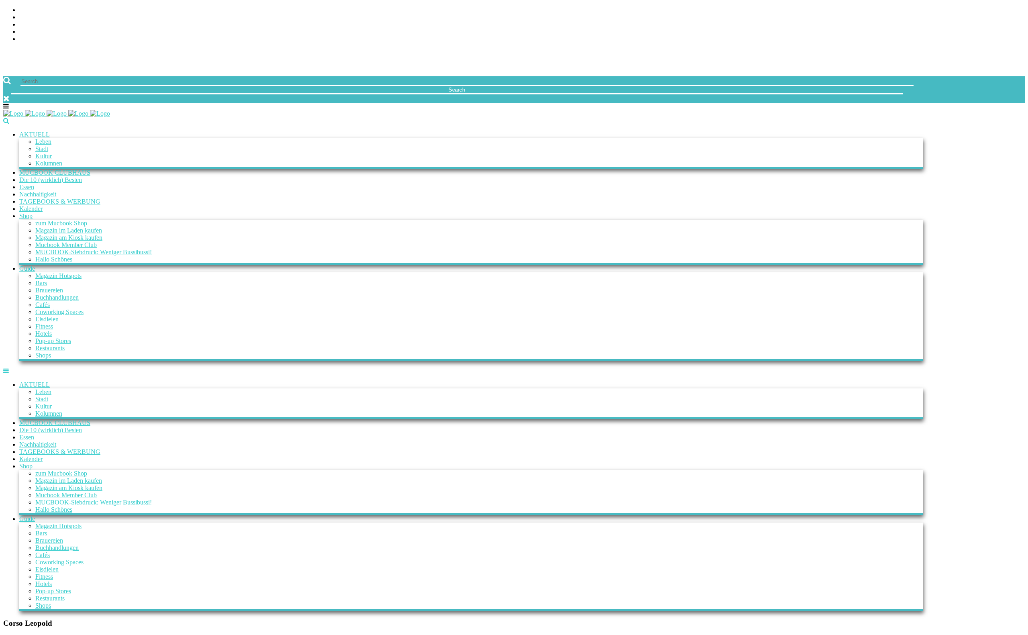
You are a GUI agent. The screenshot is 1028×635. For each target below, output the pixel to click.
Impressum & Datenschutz (61, 39)
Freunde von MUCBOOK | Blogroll (73, 25)
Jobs (26, 17)
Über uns (33, 10)
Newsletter (38, 32)
